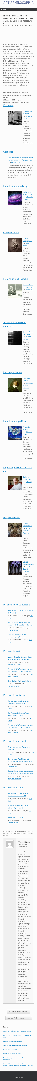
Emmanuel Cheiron (14, 664)
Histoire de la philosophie (15, 278)
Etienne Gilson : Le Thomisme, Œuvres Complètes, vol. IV (28, 286)
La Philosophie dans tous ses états (23, 831)
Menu (4, 9)
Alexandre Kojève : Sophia (26, 428)
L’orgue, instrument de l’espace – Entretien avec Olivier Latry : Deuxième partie (28, 524)
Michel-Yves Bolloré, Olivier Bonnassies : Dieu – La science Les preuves (28, 193)
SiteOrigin (17, 1077)
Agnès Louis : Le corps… (18, 1011)
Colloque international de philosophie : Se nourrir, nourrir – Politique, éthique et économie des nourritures (21, 159)
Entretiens (8, 105)
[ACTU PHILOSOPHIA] (18, 2)
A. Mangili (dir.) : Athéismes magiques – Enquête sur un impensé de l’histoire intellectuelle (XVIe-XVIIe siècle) (21, 670)
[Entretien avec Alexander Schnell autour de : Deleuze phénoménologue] (15, 118)
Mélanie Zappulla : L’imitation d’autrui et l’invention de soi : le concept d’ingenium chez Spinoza (20, 658)
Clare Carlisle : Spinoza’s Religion (19, 681)
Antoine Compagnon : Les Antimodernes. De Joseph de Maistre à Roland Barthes (28, 239)
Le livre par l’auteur (12, 372)
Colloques (8, 151)
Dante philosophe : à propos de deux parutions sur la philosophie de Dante (20, 772)
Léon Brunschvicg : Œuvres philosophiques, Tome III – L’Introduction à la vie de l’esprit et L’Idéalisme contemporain (19, 635)
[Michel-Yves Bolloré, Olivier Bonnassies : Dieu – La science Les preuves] (15, 198)
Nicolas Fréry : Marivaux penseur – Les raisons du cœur (17, 1036)
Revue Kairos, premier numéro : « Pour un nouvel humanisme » (16, 1059)
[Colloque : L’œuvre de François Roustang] (15, 483)
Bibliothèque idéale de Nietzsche (12, 1054)
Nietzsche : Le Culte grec (16, 817)
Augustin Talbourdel (14, 779)
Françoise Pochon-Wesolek (28, 385)
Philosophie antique (13, 787)
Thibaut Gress (28, 25)
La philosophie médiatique (16, 186)
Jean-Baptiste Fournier (26, 530)
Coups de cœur (11, 232)
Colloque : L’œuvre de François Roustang (27, 478)
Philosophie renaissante (15, 741)
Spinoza (5, 835)
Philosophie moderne (13, 651)
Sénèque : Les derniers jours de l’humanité (15, 1045)
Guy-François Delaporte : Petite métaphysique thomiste (18, 714)
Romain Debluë (16, 162)
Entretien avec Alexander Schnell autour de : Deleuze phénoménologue (28, 112)
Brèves (11, 831)
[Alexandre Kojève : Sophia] (15, 433)
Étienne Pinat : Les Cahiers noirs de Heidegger (28, 333)
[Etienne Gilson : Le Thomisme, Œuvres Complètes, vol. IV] (15, 291)
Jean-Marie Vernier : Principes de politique (19, 748)
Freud (11, 833)
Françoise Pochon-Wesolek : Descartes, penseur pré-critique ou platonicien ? (27, 379)
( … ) (17, 177)
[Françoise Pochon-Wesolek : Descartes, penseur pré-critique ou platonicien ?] (15, 385)
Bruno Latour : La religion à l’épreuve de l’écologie (20, 611)
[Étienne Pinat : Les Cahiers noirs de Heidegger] (15, 338)
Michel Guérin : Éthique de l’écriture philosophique (17, 1031)
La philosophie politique (15, 421)
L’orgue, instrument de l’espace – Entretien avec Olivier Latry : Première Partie (28, 563)
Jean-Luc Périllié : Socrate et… (18, 1018)
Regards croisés (11, 517)
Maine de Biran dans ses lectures (12, 1041)
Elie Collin (29, 290)
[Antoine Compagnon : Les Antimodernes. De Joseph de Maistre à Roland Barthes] (15, 245)
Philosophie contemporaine (16, 604)
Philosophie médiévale (14, 695)
